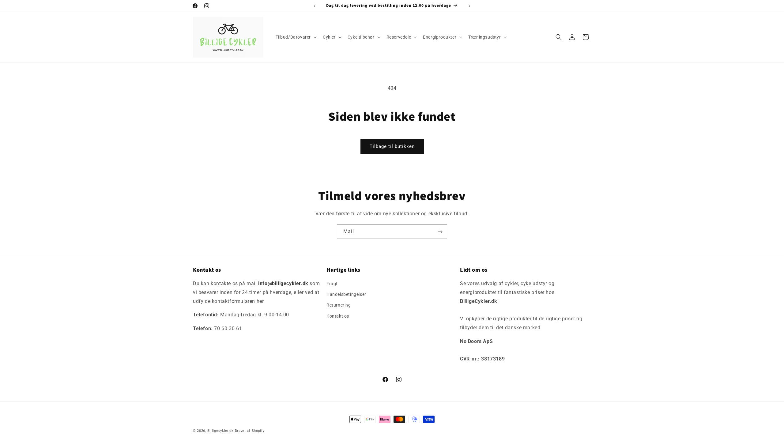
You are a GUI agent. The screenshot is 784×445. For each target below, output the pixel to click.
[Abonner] (440, 231)
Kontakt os (337, 316)
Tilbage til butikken (392, 146)
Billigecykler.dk (220, 431)
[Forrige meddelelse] (314, 6)
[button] (295, 37)
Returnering (338, 305)
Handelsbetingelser (346, 294)
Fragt (332, 283)
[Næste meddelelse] (469, 6)
